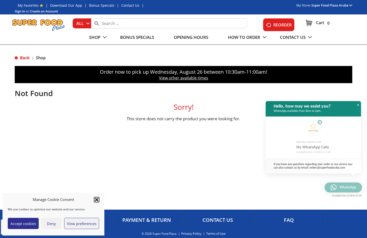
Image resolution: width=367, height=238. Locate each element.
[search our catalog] (96, 23)
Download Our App (66, 5)
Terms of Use (215, 234)
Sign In (20, 11)
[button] (96, 199)
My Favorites (28, 5)
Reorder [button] (282, 25)
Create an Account (44, 11)
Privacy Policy (191, 234)
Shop (41, 57)
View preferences (81, 223)
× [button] (358, 105)
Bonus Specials (101, 5)
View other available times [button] (183, 78)
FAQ (289, 220)
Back (24, 57)
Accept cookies (23, 223)
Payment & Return (146, 220)
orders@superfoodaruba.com (327, 167)
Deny (51, 223)
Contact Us (130, 5)
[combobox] (82, 23)
